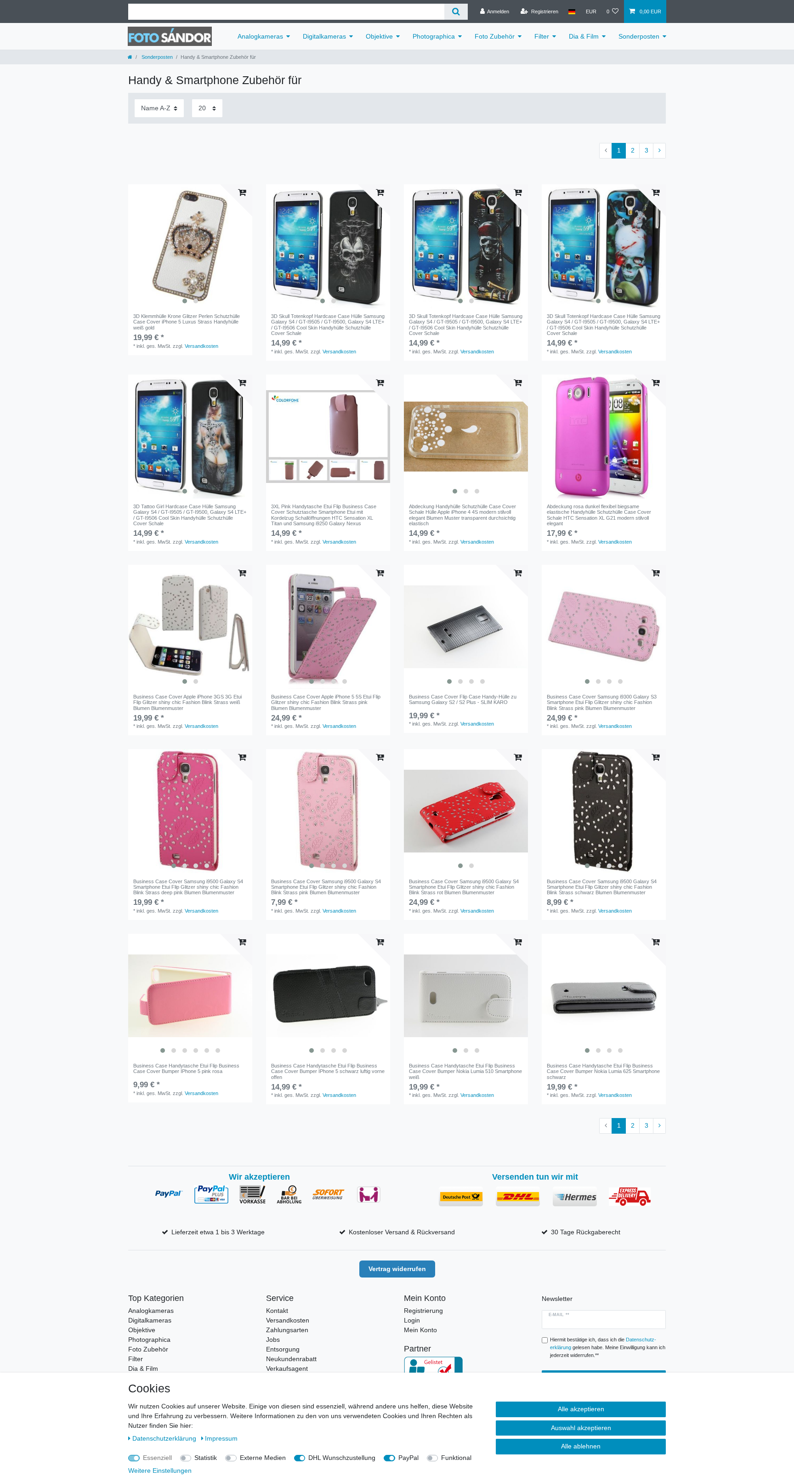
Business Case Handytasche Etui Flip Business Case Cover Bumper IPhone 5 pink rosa (186, 1068)
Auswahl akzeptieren (581, 1427)
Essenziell (157, 1457)
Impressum (221, 1438)
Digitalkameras (324, 36)
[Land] (571, 11)
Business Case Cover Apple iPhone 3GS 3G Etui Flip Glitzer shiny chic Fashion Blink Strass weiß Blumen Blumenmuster (187, 702)
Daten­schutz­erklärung (165, 1438)
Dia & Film (584, 36)
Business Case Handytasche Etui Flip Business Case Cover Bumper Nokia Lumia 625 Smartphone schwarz (603, 1071)
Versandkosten (201, 346)
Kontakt (277, 1310)
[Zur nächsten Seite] (659, 151)
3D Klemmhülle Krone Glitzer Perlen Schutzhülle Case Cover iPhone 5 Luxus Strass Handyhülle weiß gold (186, 321)
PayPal (408, 1457)
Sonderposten (638, 36)
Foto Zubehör (495, 36)
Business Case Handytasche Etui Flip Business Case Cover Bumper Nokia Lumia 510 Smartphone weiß (465, 1071)
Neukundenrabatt (291, 1359)
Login (412, 1320)
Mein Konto (420, 1330)
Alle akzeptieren (581, 1409)
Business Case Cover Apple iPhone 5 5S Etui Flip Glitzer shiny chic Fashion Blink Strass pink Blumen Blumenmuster (325, 702)
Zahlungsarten (287, 1330)
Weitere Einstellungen (160, 1470)
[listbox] (190, 246)
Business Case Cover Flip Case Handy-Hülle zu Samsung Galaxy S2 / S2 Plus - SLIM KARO (462, 699)
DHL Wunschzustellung (341, 1457)
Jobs (273, 1339)
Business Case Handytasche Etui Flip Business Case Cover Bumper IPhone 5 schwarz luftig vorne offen (328, 1071)
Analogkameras (260, 36)
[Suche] (456, 12)
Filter (541, 36)
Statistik (205, 1457)
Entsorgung (283, 1349)
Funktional (456, 1457)
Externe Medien (263, 1457)
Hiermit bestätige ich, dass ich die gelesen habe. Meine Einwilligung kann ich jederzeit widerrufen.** (607, 1347)
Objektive (379, 36)
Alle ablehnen (581, 1446)
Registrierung (423, 1310)
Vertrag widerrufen (397, 1268)
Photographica (434, 36)
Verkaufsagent (287, 1368)
